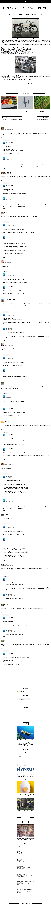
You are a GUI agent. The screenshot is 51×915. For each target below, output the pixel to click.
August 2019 (21, 860)
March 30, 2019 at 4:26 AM (8, 345)
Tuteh (5, 640)
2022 (19, 851)
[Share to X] (28, 83)
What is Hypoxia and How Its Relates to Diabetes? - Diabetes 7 (25, 778)
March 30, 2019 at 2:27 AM (8, 262)
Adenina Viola (7, 261)
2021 (19, 852)
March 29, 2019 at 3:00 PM (8, 129)
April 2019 (20, 865)
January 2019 (21, 896)
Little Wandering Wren (9, 299)
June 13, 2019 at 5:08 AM (9, 410)
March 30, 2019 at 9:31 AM (8, 515)
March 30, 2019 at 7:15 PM (8, 605)
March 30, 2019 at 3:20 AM (8, 301)
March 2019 (21, 866)
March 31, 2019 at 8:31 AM (10, 315)
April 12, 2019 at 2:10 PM (10, 159)
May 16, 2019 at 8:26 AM (9, 238)
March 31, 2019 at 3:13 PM (10, 477)
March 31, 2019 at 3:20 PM (10, 527)
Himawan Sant (7, 604)
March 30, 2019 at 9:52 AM (8, 565)
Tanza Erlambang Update (26, 8)
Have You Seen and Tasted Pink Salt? (25, 885)
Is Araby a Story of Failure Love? (24, 877)
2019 (19, 854)
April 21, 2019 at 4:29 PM (10, 199)
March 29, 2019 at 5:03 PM (8, 213)
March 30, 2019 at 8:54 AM (8, 464)
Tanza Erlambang (10, 142)
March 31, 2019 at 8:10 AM (10, 225)
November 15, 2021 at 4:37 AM (10, 595)
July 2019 (20, 861)
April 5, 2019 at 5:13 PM (9, 655)
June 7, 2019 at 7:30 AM (9, 329)
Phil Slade (6, 421)
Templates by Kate (34, 907)
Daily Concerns (24, 86)
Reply (2, 137)
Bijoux (5, 212)
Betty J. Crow (7, 172)
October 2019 (21, 858)
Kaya (5, 564)
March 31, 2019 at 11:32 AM (10, 397)
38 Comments (22, 83)
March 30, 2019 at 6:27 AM (8, 384)
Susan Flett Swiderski (9, 128)
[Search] (31, 757)
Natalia (6, 514)
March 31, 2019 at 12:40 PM (10, 436)
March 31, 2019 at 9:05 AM (10, 358)
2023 (19, 850)
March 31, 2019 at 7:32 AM (10, 186)
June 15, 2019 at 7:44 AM (9, 450)
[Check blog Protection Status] (25, 691)
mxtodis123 (7, 344)
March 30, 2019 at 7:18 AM (8, 423)
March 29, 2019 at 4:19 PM (8, 173)
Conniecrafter (7, 382)
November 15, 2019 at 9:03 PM (10, 540)
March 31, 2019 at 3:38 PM (10, 619)
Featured (30, 86)
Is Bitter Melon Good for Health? (24, 893)
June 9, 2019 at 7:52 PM (9, 371)
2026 (19, 846)
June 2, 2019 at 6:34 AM (9, 288)
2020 (19, 853)
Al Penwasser (7, 463)
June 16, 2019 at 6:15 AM (9, 501)
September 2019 (22, 859)
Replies (6, 221)
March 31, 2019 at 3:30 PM (10, 580)
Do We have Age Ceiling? (43, 119)
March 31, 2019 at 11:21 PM (8, 641)
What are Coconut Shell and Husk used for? (12, 119)
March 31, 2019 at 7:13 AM (10, 143)
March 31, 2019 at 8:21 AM (10, 275)
